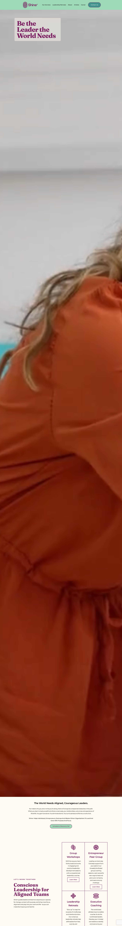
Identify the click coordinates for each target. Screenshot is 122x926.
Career (83, 5)
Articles (76, 5)
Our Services (46, 5)
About (70, 5)
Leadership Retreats (59, 5)
